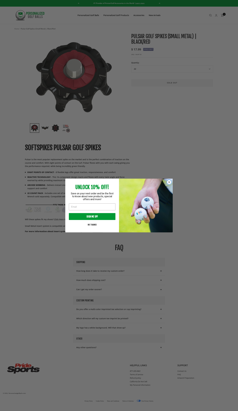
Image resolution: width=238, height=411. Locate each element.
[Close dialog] (169, 182)
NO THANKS (92, 225)
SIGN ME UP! (92, 216)
